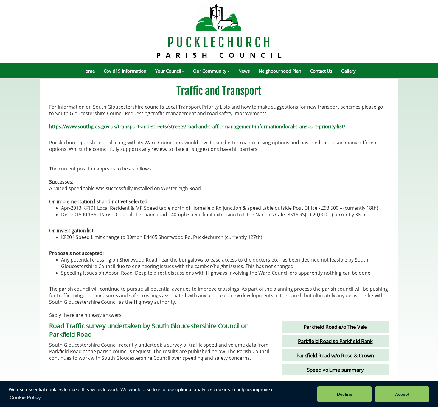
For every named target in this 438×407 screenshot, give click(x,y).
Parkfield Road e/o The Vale (335, 326)
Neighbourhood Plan (280, 71)
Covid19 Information (125, 71)
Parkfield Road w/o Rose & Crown (335, 355)
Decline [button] (344, 394)
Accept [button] (402, 394)
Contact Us (321, 71)
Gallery (348, 71)
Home (88, 71)
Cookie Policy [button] (25, 397)
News (244, 71)
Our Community (209, 71)
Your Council (168, 71)
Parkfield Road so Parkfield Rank (335, 341)
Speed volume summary (335, 369)
